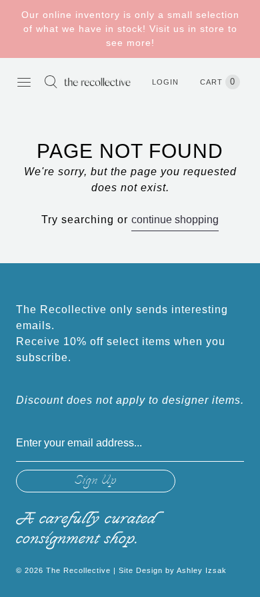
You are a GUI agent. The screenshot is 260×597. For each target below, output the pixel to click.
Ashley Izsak (202, 570)
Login (165, 82)
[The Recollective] (97, 81)
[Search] (50, 82)
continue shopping (175, 219)
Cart (217, 82)
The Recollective (78, 570)
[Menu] (24, 82)
